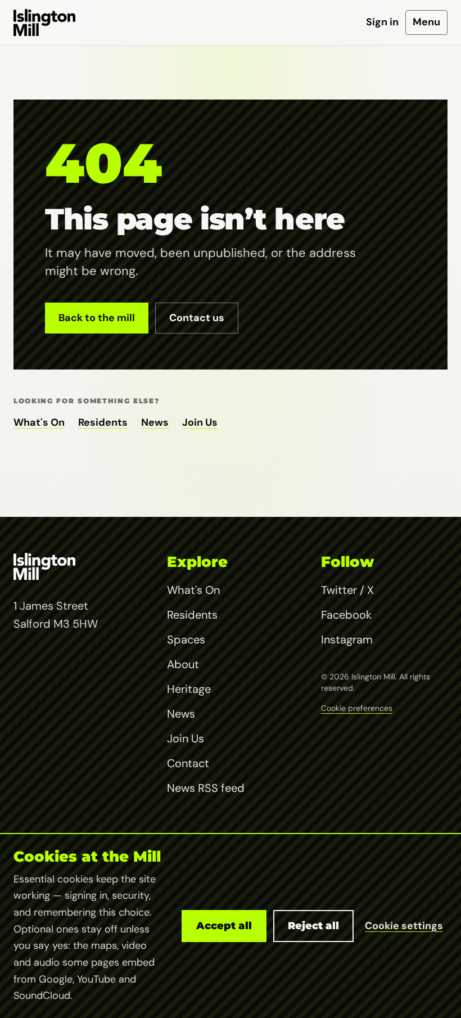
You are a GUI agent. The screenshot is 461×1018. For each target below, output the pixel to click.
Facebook (346, 614)
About (183, 664)
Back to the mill (96, 318)
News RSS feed (206, 788)
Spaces (186, 639)
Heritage (189, 689)
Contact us (196, 318)
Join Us (200, 422)
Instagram (347, 639)
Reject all (313, 926)
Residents (103, 422)
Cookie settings (404, 926)
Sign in (382, 22)
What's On (39, 422)
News (155, 422)
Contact (188, 763)
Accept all (224, 926)
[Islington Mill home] (44, 22)
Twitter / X (347, 590)
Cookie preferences (356, 708)
